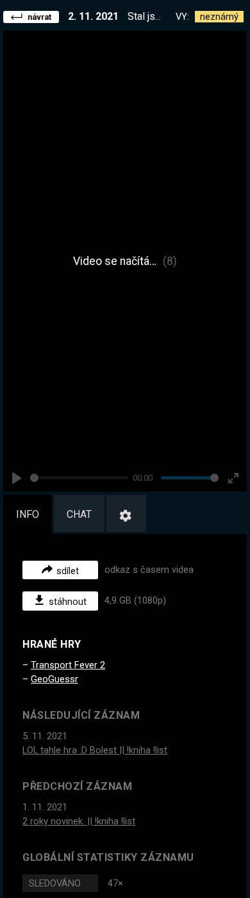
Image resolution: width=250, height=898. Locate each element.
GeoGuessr (54, 679)
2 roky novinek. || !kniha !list (78, 821)
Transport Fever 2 (68, 665)
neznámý (219, 16)
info (27, 514)
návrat (39, 17)
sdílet (67, 570)
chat (79, 514)
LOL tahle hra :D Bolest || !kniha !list (94, 750)
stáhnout (68, 601)
